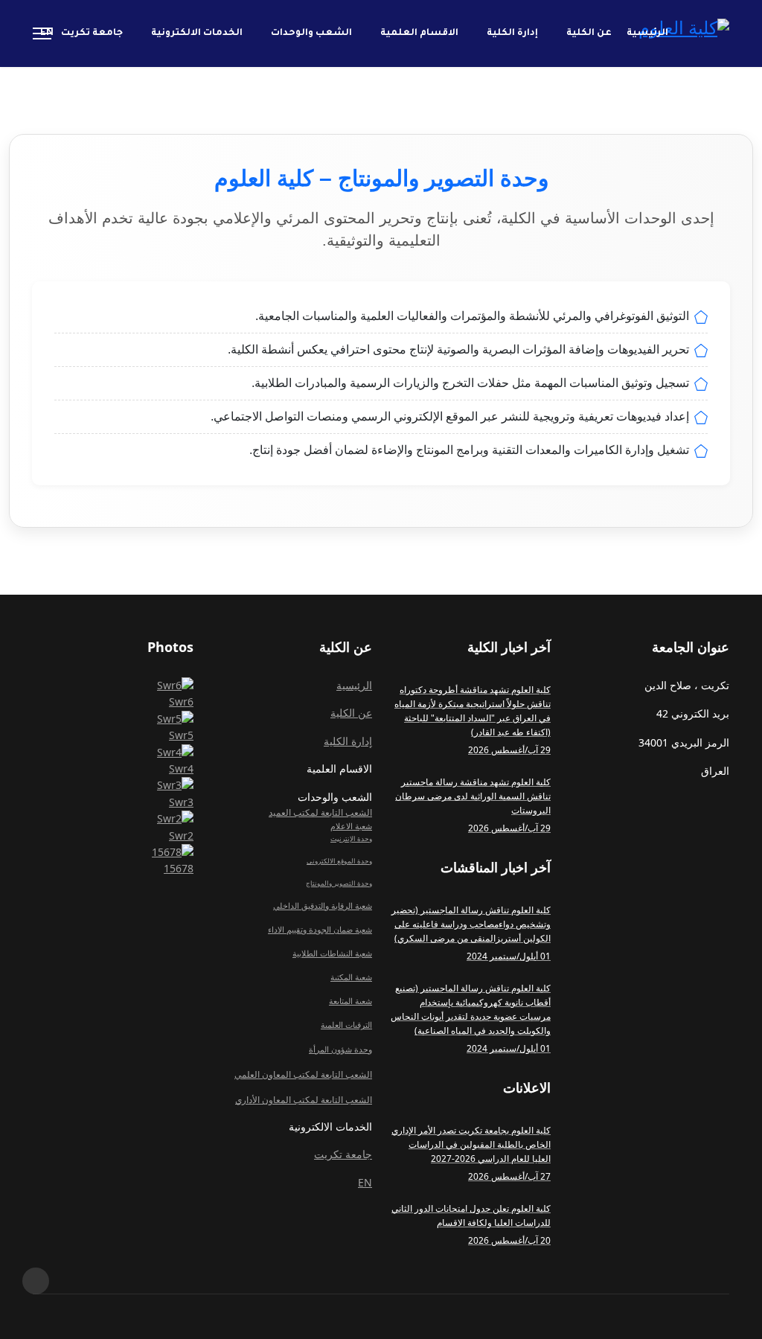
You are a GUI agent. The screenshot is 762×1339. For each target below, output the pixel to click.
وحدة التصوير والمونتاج (339, 883)
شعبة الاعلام (351, 826)
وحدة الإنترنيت (351, 838)
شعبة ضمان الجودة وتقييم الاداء (320, 929)
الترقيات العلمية (346, 1025)
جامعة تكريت (92, 33)
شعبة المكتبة (351, 977)
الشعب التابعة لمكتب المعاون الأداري (303, 1099)
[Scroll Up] (35, 1281)
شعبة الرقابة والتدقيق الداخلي (322, 906)
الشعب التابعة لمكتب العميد (320, 812)
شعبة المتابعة (350, 1001)
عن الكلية (589, 33)
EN (47, 33)
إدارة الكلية (512, 33)
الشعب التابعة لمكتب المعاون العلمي (303, 1074)
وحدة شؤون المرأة (340, 1049)
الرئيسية (647, 33)
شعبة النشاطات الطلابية (332, 953)
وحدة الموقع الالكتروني (339, 861)
